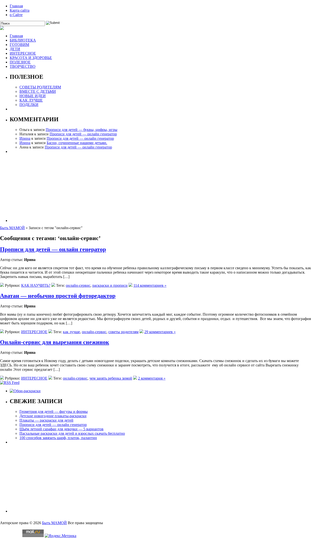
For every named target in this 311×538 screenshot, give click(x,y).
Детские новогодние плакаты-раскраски (52, 416)
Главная (16, 6)
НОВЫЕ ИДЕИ (32, 96)
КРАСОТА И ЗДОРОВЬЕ (31, 58)
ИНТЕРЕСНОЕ (23, 53)
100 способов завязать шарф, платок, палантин (58, 438)
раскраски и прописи (110, 285)
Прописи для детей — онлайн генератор (83, 134)
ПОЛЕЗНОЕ (20, 62)
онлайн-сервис (78, 285)
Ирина (24, 138)
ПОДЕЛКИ (28, 105)
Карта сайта (19, 10)
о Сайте (16, 15)
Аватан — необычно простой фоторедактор (57, 296)
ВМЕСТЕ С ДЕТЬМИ (37, 91)
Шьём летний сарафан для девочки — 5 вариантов (61, 429)
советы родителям (123, 332)
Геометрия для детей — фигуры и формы (53, 411)
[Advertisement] (155, 188)
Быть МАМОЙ (12, 228)
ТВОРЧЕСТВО (22, 66)
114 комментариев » (149, 285)
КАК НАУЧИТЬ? (35, 285)
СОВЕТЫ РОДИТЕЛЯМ (40, 87)
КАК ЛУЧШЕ (31, 100)
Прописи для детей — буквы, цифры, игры (81, 130)
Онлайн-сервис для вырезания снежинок (54, 342)
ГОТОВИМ (19, 45)
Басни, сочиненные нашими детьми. (77, 143)
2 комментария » (151, 378)
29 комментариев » (160, 332)
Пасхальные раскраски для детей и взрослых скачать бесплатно (72, 433)
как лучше (71, 332)
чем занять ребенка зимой (110, 378)
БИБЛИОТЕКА (23, 40)
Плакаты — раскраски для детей (46, 420)
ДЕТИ (15, 49)
